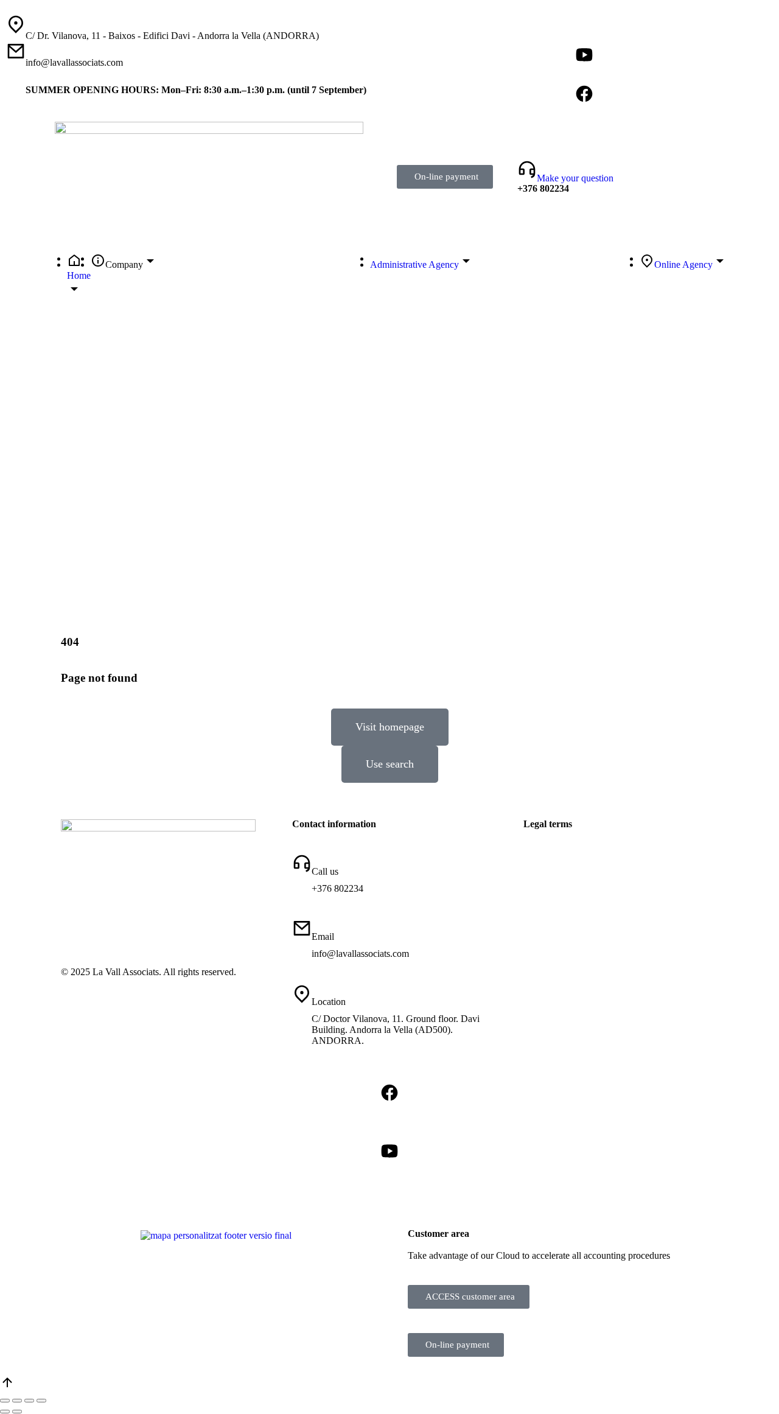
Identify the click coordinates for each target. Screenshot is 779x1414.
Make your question (575, 178)
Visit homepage (389, 727)
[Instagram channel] (584, 35)
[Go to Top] (7, 1386)
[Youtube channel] (584, 55)
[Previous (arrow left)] (5, 1411)
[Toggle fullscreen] (29, 1400)
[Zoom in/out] (41, 1400)
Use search (390, 764)
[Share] (17, 1400)
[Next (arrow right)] (17, 1411)
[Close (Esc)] (5, 1400)
